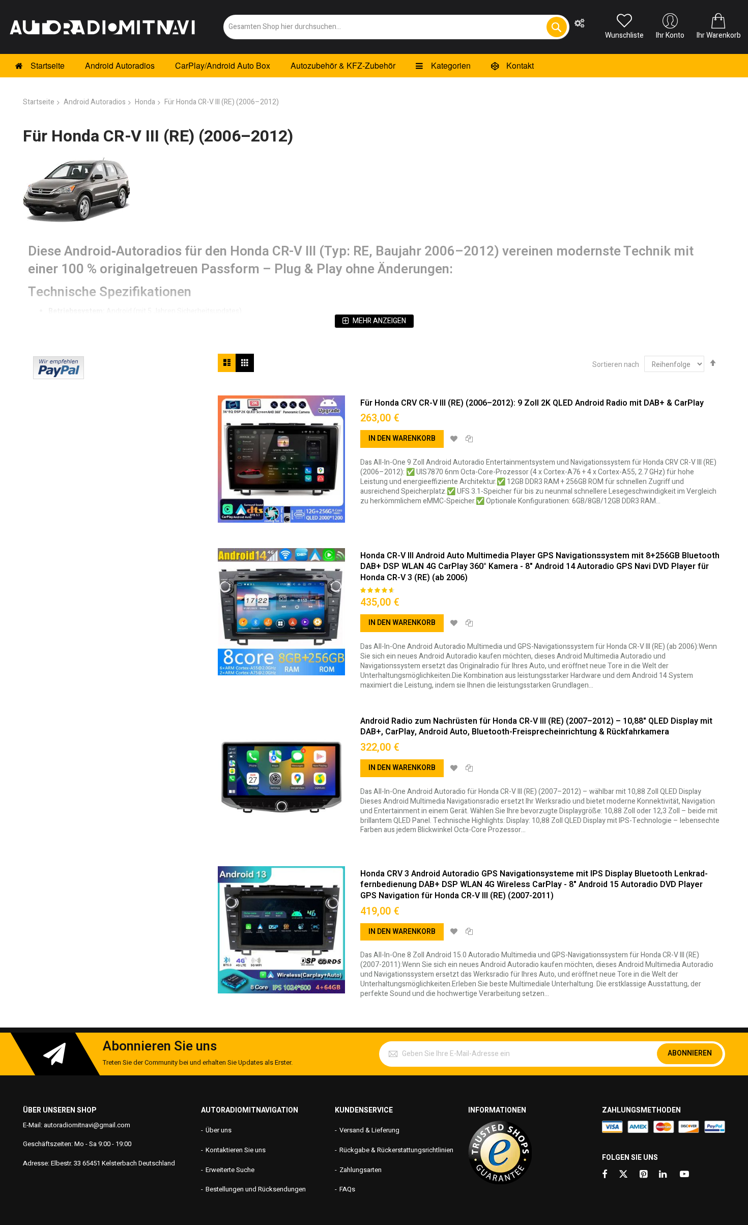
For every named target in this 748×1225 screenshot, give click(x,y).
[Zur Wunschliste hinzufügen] (454, 439)
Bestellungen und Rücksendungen (256, 1189)
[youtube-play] (684, 1175)
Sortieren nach (615, 364)
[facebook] (604, 1175)
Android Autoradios (95, 102)
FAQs (347, 1189)
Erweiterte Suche (230, 1170)
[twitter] (623, 1175)
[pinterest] (644, 1175)
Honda (145, 102)
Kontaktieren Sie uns (236, 1150)
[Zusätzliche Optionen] (58, 377)
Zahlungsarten (360, 1170)
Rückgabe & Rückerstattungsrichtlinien (396, 1150)
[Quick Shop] (281, 459)
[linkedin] (663, 1175)
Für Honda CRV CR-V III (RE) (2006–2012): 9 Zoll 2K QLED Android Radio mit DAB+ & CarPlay (532, 403)
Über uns (219, 1130)
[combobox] (396, 27)
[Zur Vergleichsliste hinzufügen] (469, 439)
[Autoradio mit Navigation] (101, 27)
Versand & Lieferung (369, 1130)
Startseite (38, 102)
